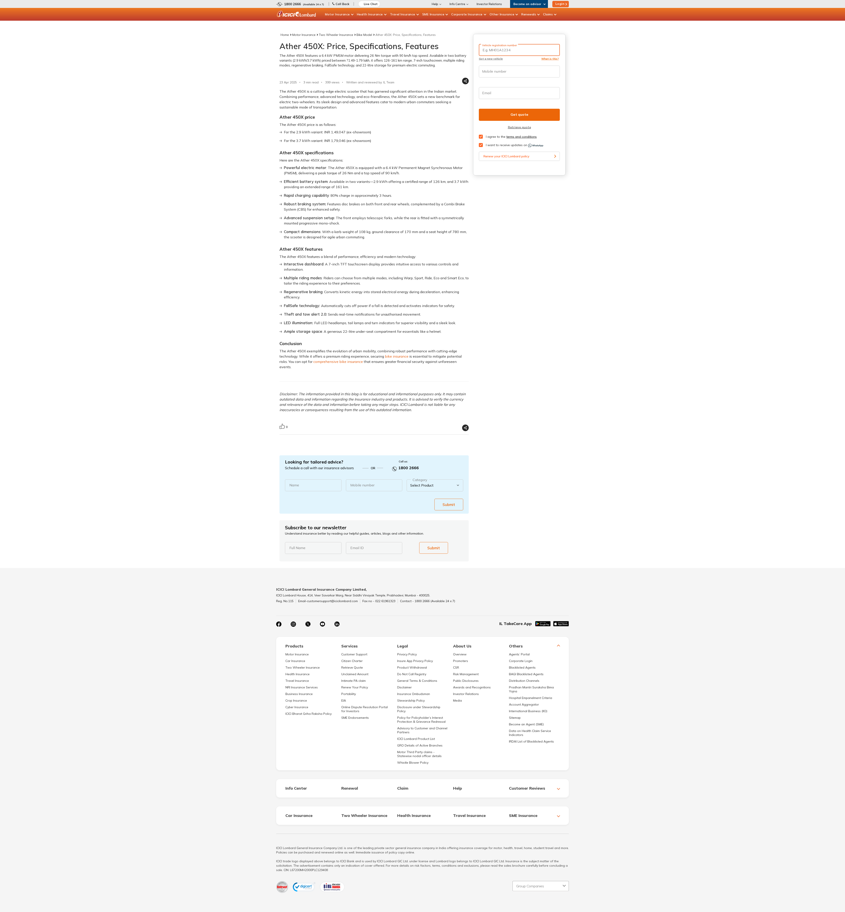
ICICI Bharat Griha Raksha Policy (308, 714)
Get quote (519, 114)
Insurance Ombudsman (413, 694)
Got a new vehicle (491, 58)
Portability (348, 694)
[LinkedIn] (337, 624)
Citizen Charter (352, 661)
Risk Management (466, 674)
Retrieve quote (519, 127)
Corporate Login (521, 661)
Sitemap (515, 718)
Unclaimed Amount (354, 674)
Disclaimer (404, 687)
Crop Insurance (296, 700)
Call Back (342, 4)
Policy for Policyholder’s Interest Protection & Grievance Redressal (421, 720)
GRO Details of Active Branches (420, 745)
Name (294, 485)
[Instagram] (293, 624)
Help (435, 4)
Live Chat (371, 4)
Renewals (528, 14)
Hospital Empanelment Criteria (530, 698)
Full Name (297, 548)
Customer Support (354, 654)
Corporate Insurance (467, 14)
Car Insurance (295, 661)
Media (457, 700)
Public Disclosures (466, 681)
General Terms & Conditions (417, 681)
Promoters (460, 661)
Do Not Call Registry (411, 674)
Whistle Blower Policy (412, 763)
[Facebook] (278, 624)
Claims (548, 14)
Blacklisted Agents (522, 667)
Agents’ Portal (519, 654)
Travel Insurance (402, 14)
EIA (343, 700)
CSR (456, 667)
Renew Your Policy (354, 687)
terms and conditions (521, 137)
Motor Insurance (337, 14)
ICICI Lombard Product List (416, 739)
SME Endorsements (355, 718)
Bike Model (364, 35)
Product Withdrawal (412, 667)
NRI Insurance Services (301, 687)
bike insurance (396, 356)
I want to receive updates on (506, 145)
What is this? (550, 58)
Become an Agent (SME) (526, 724)
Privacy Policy (407, 654)
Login (560, 4)
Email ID (357, 548)
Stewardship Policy (411, 700)
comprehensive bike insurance (338, 361)
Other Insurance (502, 14)
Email (486, 93)
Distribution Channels (524, 681)
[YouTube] (322, 624)
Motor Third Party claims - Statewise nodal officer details (419, 754)
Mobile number (362, 485)
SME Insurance (433, 14)
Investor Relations (489, 4)
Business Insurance (299, 694)
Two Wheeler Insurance (336, 35)
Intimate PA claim (353, 681)
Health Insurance (370, 14)
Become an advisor (527, 4)
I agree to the (511, 137)
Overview (460, 654)
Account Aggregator (524, 704)
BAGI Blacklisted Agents (526, 674)
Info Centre (457, 4)
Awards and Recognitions (472, 687)
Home (285, 35)
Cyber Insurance (296, 707)
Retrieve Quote (352, 667)
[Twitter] (307, 624)
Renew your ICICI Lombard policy (506, 156)
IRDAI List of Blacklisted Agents (531, 741)
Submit (449, 504)
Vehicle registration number (499, 45)
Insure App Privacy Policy (415, 661)
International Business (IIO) (528, 711)
